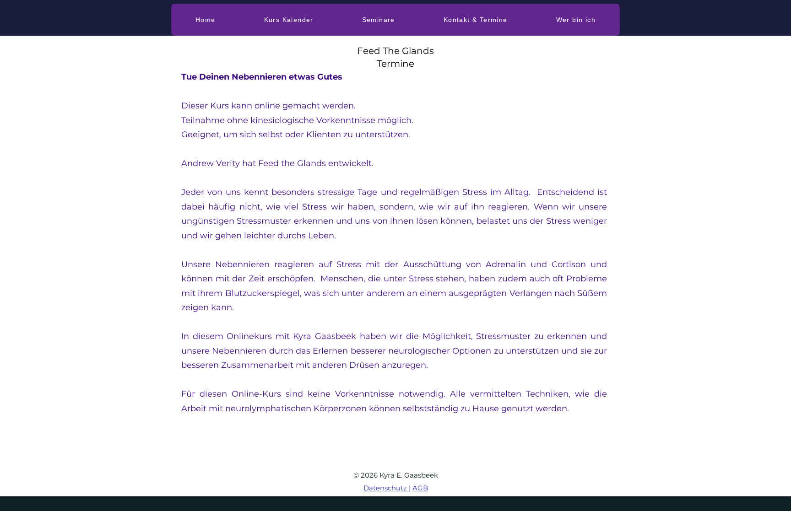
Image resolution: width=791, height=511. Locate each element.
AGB (420, 488)
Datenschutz (386, 488)
